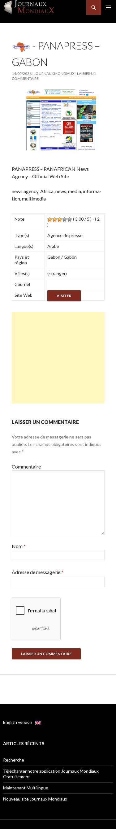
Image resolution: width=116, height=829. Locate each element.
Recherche (13, 759)
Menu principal (108, 7)
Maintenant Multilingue (25, 787)
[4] (64, 219)
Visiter (64, 295)
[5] (69, 219)
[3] (59, 219)
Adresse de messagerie (37, 572)
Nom (19, 546)
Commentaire (26, 466)
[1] (49, 219)
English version (19, 722)
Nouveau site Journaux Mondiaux (35, 798)
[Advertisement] (58, 358)
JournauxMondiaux (54, 73)
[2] (54, 219)
